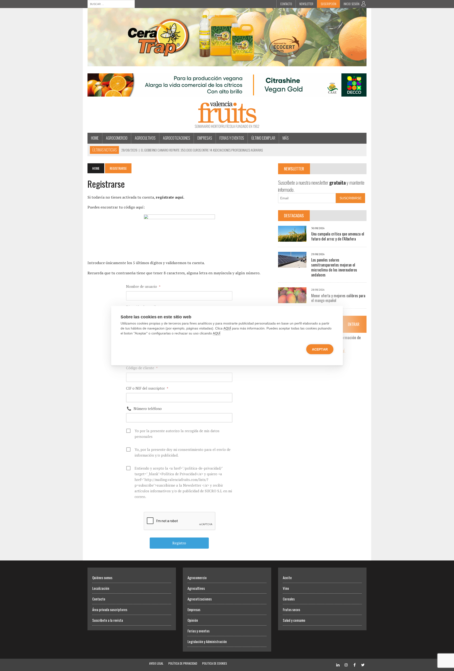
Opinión (193, 620)
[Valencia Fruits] (227, 114)
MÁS (286, 138)
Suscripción (328, 3)
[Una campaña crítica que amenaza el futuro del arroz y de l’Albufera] (292, 238)
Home (95, 138)
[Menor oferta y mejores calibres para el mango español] (292, 300)
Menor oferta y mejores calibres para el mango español (338, 298)
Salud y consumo (294, 620)
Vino (286, 588)
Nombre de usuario (143, 286)
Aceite (287, 577)
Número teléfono (148, 408)
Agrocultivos (145, 138)
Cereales (289, 598)
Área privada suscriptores (109, 609)
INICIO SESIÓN (351, 3)
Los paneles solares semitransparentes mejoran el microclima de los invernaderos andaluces (334, 267)
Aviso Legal (156, 663)
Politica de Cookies (214, 663)
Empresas (204, 138)
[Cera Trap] (227, 63)
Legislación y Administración (207, 641)
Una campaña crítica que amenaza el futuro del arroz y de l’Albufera (337, 236)
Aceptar (320, 349)
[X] (363, 664)
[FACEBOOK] (354, 664)
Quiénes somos (102, 577)
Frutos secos (291, 609)
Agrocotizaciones (176, 138)
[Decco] (227, 93)
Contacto (286, 3)
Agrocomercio (116, 138)
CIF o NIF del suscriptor (147, 388)
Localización (100, 588)
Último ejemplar (263, 138)
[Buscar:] (111, 3)
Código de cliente (142, 367)
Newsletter (306, 3)
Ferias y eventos (231, 138)
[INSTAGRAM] (346, 664)
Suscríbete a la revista (107, 620)
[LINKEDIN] (338, 664)
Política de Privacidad (182, 663)
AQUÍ (227, 328)
